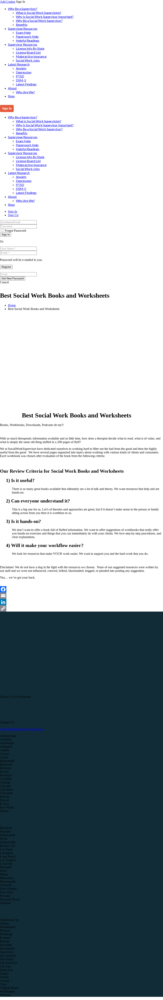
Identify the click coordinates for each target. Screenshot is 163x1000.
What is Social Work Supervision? (38, 13)
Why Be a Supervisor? (22, 9)
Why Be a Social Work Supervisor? (39, 20)
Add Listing (7, 1)
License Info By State (30, 48)
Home (12, 305)
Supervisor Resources (22, 44)
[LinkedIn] (81, 602)
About (12, 88)
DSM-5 (21, 80)
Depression (23, 72)
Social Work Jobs (28, 60)
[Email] (81, 595)
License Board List (28, 52)
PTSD (20, 76)
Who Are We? (25, 92)
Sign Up (13, 215)
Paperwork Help (27, 36)
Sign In (12, 211)
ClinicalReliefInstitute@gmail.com (21, 729)
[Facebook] (81, 589)
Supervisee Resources (22, 28)
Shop (11, 96)
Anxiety (21, 68)
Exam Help (23, 32)
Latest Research (19, 64)
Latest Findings (26, 84)
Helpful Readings (27, 40)
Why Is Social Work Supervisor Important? (45, 16)
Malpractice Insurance (31, 56)
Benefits (21, 24)
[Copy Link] (81, 608)
